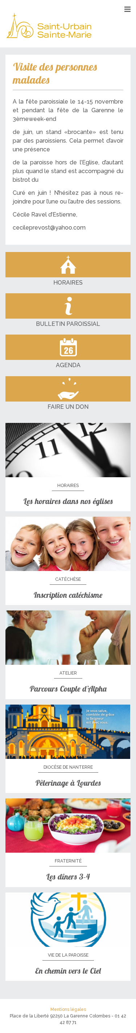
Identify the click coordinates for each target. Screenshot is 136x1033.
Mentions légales (68, 1009)
